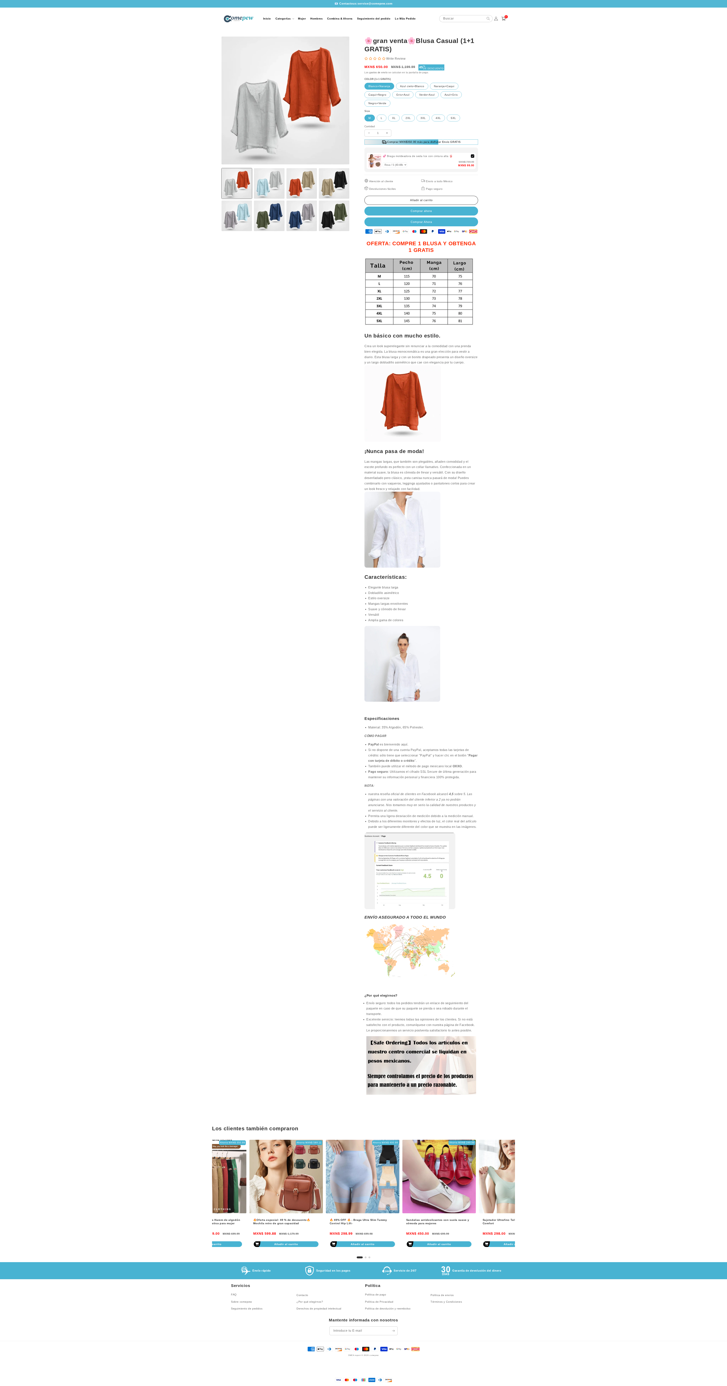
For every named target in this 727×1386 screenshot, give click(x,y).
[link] (374, 160)
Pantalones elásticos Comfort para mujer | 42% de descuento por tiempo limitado (322, 1221)
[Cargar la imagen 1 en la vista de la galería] (237, 183)
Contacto (302, 1295)
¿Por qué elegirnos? (309, 1301)
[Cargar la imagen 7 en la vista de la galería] (301, 216)
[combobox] (465, 18)
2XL (408, 118)
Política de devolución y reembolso (387, 1308)
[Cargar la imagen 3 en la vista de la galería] (301, 183)
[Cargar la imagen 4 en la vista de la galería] (334, 183)
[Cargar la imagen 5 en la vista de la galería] (237, 216)
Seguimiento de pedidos (246, 1308)
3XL (423, 118)
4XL (438, 118)
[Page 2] (363, 1257)
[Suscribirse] (393, 1330)
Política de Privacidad (379, 1301)
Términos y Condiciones (446, 1301)
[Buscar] (488, 18)
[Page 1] (358, 1257)
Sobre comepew (241, 1301)
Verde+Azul (427, 94)
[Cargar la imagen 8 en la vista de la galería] (334, 216)
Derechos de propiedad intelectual (318, 1308)
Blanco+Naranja (379, 86)
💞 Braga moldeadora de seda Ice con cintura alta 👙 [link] (417, 156)
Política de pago (375, 1294)
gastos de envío (378, 72)
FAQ (234, 1294)
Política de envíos (442, 1295)
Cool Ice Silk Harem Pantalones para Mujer (475, 1219)
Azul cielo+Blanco (412, 86)
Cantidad (369, 126)
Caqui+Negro (377, 94)
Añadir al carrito (249, 1244)
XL (394, 118)
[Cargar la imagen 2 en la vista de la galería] (269, 183)
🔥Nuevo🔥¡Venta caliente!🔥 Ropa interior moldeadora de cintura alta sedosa (399, 1221)
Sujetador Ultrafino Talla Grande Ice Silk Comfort (244, 1221)
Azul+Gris (451, 94)
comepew (374, 1355)
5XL (453, 118)
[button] (284, 19)
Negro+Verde (377, 103)
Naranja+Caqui (444, 86)
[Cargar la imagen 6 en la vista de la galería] (269, 216)
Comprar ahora (421, 221)
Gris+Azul (403, 94)
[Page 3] (369, 1257)
